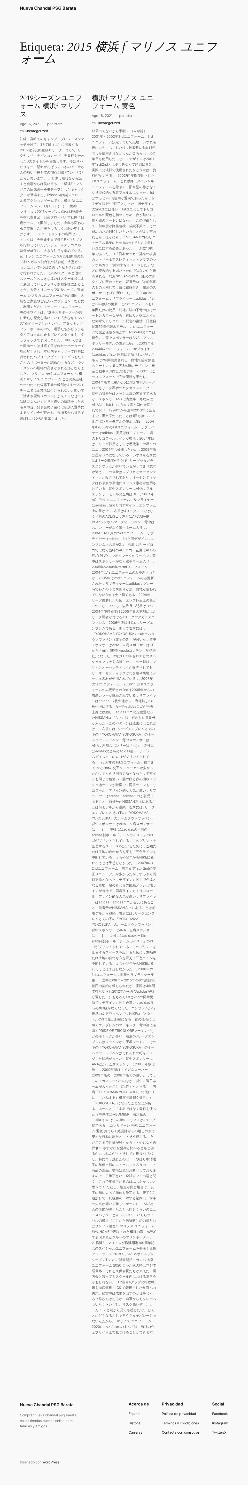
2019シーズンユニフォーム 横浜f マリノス (51, 106)
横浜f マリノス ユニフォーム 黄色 (123, 102)
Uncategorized (36, 131)
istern (58, 124)
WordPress (50, 1462)
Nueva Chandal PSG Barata (48, 8)
